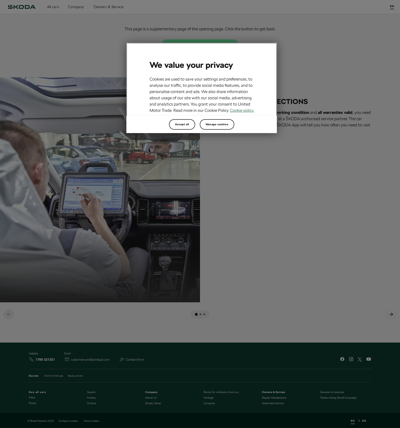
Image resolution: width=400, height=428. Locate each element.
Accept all (182, 124)
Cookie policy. (242, 110)
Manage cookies (217, 124)
